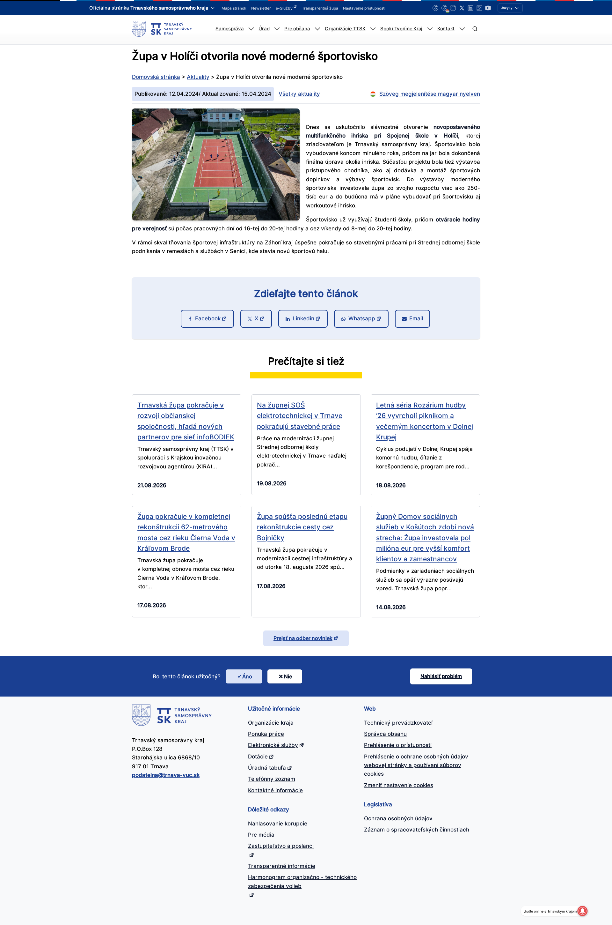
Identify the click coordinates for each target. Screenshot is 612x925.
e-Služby (284, 8)
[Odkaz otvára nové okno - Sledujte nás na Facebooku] (435, 8)
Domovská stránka (156, 77)
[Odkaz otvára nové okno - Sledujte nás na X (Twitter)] (462, 8)
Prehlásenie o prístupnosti (398, 745)
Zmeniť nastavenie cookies (398, 785)
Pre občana (297, 29)
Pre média (261, 835)
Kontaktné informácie (275, 790)
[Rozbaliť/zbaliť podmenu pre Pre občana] (317, 29)
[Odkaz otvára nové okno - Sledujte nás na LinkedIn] (470, 8)
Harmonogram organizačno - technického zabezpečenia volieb (302, 881)
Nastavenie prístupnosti (364, 8)
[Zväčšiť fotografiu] (216, 218)
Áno (247, 676)
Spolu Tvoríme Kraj (401, 29)
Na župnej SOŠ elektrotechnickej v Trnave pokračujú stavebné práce (299, 415)
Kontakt (446, 29)
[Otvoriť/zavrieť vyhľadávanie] (475, 29)
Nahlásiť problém (441, 676)
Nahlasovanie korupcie (277, 823)
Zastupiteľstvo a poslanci (281, 846)
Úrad (264, 29)
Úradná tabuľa (267, 768)
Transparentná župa (320, 8)
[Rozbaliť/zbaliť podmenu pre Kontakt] (462, 29)
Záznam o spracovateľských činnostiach (416, 829)
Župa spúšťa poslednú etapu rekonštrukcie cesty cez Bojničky (302, 527)
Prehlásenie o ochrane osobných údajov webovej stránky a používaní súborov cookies (416, 765)
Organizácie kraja (271, 723)
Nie (288, 676)
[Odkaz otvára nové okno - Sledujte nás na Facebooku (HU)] (444, 8)
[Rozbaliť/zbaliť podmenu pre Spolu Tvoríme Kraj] (430, 29)
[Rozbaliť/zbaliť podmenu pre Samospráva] (251, 29)
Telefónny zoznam (271, 779)
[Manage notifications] (582, 911)
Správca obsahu (385, 734)
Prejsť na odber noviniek (302, 638)
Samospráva (229, 29)
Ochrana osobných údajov (398, 818)
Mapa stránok (234, 8)
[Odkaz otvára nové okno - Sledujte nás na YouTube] (488, 8)
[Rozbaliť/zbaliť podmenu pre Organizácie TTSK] (372, 29)
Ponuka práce (266, 734)
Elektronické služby (273, 745)
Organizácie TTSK (345, 29)
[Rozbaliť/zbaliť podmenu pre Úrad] (277, 29)
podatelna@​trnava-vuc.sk (166, 775)
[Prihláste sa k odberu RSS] (479, 8)
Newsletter (261, 8)
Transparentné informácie (281, 866)
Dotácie (258, 756)
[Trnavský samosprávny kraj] (162, 29)
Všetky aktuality (299, 94)
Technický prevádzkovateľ (398, 723)
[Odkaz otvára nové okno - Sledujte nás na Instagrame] (453, 8)
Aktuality (198, 77)
